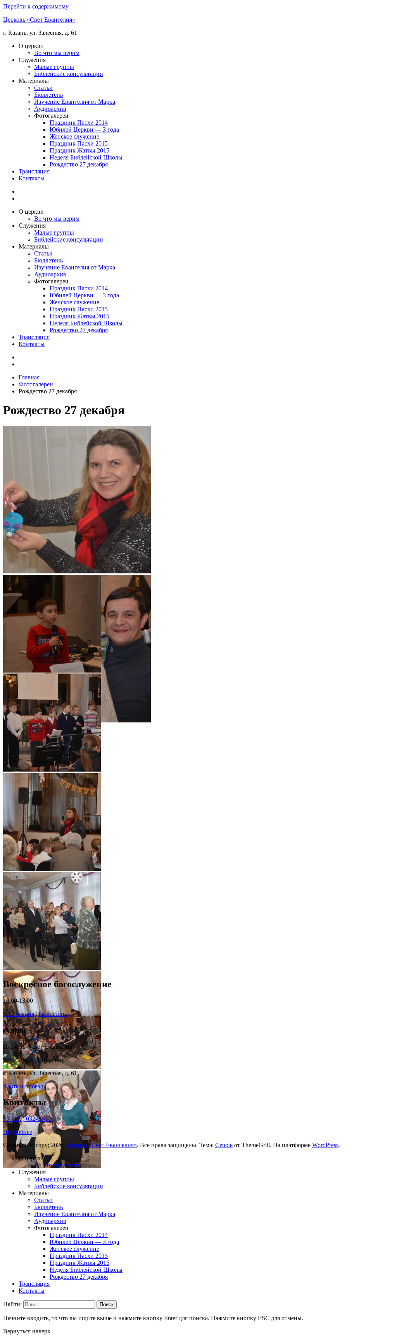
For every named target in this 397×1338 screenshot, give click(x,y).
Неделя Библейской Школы (86, 157)
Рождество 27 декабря (79, 164)
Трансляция (34, 171)
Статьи (43, 87)
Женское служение (74, 136)
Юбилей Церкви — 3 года (84, 129)
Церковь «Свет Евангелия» (39, 19)
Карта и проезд (23, 1086)
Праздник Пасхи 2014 (79, 122)
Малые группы (54, 66)
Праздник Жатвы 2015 (79, 150)
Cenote (224, 1145)
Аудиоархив (50, 108)
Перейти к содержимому (36, 6)
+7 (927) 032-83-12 (27, 1118)
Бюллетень (48, 94)
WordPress (325, 1145)
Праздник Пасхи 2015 (79, 143)
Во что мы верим (56, 53)
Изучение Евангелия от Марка (74, 101)
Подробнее (17, 1132)
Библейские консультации (68, 73)
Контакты (32, 178)
